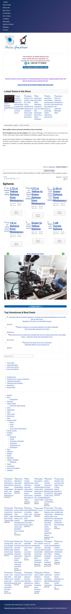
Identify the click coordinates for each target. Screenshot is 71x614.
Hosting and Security (46, 608)
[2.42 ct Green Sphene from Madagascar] (50, 194)
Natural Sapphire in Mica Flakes (58, 491)
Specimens (10, 385)
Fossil (11, 424)
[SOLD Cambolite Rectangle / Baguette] (39, 548)
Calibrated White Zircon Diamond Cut (37, 344)
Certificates (6, 13)
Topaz (9, 464)
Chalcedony (14, 447)
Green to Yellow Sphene (36, 225)
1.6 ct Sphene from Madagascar (17, 227)
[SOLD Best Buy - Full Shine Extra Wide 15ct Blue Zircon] (9, 576)
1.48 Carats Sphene (57, 225)
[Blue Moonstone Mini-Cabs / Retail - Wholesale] (39, 102)
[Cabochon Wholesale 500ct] (59, 101)
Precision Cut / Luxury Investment (18, 379)
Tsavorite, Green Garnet (17, 405)
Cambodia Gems (12, 365)
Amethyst (13, 437)
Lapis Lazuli (11, 414)
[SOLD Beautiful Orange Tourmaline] (49, 575)
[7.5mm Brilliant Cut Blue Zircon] (19, 101)
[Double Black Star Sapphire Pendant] (19, 482)
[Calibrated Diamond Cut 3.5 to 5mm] (29, 575)
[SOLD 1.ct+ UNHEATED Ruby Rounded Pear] (59, 513)
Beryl (8, 397)
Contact (5, 30)
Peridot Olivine (12, 430)
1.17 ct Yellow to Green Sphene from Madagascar (39, 196)
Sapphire (10, 451)
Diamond (10, 401)
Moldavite (13, 462)
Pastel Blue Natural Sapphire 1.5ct (49, 535)
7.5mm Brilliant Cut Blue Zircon (19, 111)
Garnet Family (11, 403)
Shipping (5, 27)
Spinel (9, 456)
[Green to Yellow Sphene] (28, 225)
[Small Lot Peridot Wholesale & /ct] (59, 575)
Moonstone (10, 416)
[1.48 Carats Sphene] (50, 225)
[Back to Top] (68, 611)
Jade (8, 412)
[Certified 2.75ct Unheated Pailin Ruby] (49, 548)
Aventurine (13, 443)
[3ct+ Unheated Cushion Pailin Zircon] (39, 487)
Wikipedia (51, 167)
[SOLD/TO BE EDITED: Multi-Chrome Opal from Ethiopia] (9, 543)
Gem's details (16, 212)
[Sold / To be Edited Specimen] (38, 508)
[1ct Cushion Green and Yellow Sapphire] (59, 547)
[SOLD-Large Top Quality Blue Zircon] (29, 103)
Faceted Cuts (11, 377)
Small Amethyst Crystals (37, 589)
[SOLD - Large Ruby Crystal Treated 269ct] (9, 511)
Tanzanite (10, 458)
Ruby (8, 449)
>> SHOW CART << (35, 306)
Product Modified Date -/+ (11, 178)
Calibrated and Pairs (13, 381)
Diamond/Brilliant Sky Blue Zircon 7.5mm (29, 522)
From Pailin (10, 363)
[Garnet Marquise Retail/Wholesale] (9, 98)
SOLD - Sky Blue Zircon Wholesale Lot (9, 493)
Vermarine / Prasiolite (17, 441)
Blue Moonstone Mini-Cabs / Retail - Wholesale (38, 115)
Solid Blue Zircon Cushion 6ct (19, 531)
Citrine (12, 439)
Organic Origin (11, 420)
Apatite (9, 395)
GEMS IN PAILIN (8, 24)
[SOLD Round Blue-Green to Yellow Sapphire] (29, 486)
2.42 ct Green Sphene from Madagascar (60, 194)
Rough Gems (11, 387)
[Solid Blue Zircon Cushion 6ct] (19, 517)
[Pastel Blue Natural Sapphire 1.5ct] (49, 519)
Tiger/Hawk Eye (15, 445)
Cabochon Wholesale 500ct (57, 111)
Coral (11, 426)
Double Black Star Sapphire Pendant (18, 489)
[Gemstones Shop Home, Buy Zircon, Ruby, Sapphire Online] (16, 42)
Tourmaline (10, 466)
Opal (8, 418)
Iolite (8, 408)
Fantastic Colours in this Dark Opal (19, 581)
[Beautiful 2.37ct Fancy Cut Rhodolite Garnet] (37, 318)
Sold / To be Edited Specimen (38, 512)
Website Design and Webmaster (14, 608)
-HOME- (5, 2)
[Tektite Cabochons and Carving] (49, 103)
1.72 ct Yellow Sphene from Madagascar (17, 194)
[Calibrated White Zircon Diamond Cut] (36, 342)
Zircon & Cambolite (13, 468)
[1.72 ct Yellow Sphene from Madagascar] (7, 191)
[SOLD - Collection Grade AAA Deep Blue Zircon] (37, 334)
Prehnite (9, 433)
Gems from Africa (13, 367)
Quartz (9, 435)
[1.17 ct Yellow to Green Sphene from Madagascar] (28, 193)
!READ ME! (6, 8)
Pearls (12, 422)
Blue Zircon (6, 10)
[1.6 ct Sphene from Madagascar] (7, 226)
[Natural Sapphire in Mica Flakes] (59, 483)
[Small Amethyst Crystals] (39, 579)
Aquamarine (14, 399)
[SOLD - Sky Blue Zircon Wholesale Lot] (9, 484)
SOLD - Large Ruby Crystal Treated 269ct (9, 518)
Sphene (9, 453)
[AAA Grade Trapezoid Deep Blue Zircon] (19, 550)
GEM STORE (7, 5)
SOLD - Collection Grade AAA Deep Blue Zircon (37, 337)
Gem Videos (7, 16)
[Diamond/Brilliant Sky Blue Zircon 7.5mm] (29, 513)
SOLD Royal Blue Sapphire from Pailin (37, 329)
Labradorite (11, 410)
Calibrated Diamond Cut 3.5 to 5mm (28, 583)
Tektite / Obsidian (13, 460)
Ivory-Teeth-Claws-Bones (18, 428)
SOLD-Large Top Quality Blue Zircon (28, 115)
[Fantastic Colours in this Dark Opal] (19, 574)
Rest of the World (12, 369)
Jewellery (6, 19)
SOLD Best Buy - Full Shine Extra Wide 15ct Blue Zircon (9, 587)
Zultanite (10, 470)
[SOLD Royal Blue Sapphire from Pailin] (37, 327)
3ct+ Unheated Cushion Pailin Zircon (39, 500)
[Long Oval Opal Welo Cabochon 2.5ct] (29, 545)
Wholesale (6, 21)
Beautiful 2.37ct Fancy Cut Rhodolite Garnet (37, 321)
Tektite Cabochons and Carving (48, 115)
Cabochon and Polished (15, 383)
